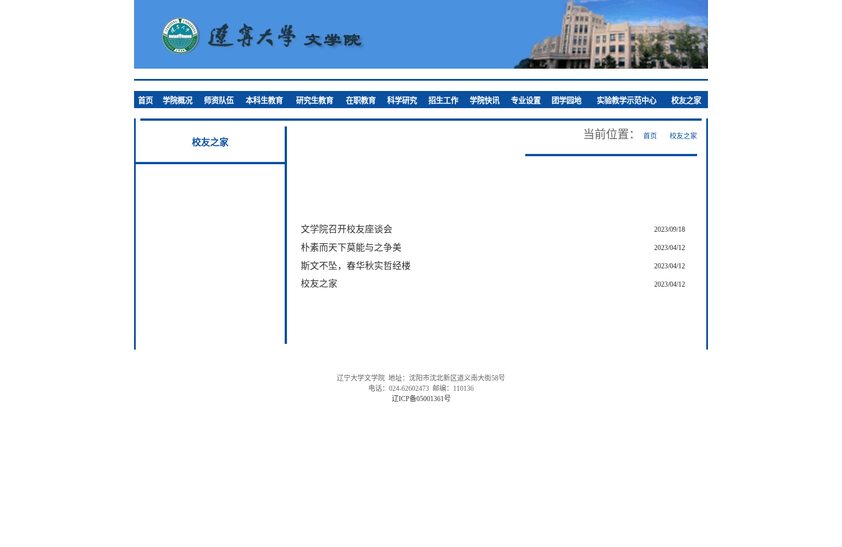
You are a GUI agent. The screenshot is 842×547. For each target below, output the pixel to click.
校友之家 (319, 283)
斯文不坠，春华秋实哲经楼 (356, 266)
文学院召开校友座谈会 (346, 229)
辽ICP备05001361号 (421, 399)
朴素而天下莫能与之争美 (351, 247)
